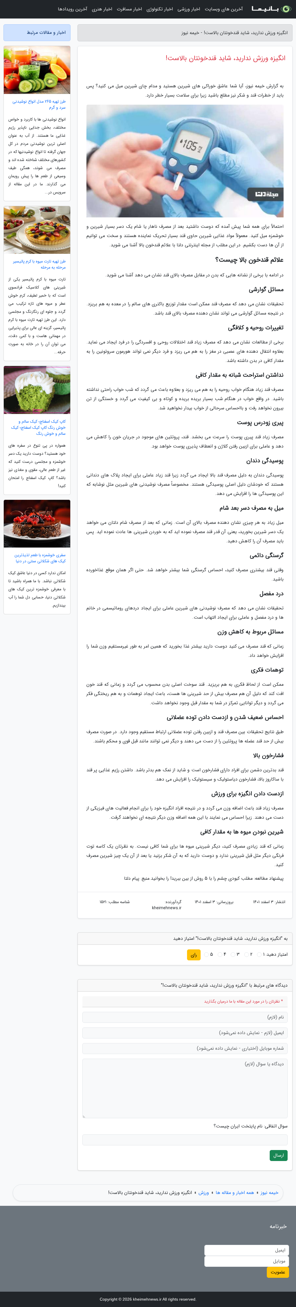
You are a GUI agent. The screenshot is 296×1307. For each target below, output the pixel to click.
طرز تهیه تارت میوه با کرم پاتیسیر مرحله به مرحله (39, 264)
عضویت (278, 1272)
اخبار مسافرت (129, 9)
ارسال (278, 1155)
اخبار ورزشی (188, 9)
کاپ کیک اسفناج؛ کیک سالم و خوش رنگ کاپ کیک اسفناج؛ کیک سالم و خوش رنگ (38, 428)
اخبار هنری (102, 9)
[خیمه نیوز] (271, 9)
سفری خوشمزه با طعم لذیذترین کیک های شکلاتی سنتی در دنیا (40, 558)
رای (194, 954)
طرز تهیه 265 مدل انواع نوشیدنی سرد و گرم (39, 105)
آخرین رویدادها (72, 9)
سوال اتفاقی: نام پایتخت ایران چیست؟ (251, 1126)
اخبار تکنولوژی (160, 9)
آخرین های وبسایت (224, 9)
